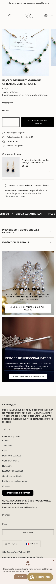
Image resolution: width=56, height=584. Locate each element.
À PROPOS (7, 445)
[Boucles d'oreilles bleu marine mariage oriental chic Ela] (11, 167)
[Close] (53, 560)
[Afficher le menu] (4, 15)
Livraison (7, 95)
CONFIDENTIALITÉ (10, 460)
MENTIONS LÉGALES (11, 455)
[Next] (52, 3)
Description (7, 102)
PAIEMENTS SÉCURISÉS (12, 471)
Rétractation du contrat (18, 492)
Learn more (25, 571)
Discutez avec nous (15, 196)
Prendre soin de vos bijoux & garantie (20, 231)
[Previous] (3, 3)
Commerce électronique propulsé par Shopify (22, 557)
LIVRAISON (7, 466)
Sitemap (6, 486)
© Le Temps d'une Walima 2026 (16, 552)
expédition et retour (15, 242)
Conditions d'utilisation (12, 476)
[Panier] (52, 15)
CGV (4, 450)
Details (5, 110)
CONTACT (6, 440)
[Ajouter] (49, 172)
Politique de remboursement (15, 481)
